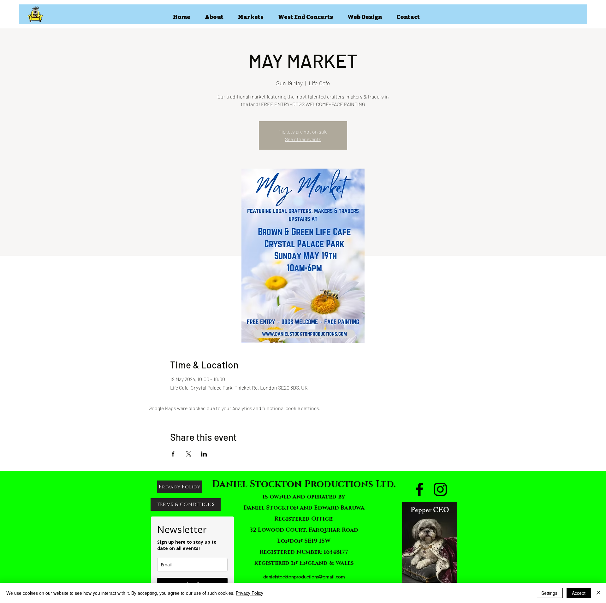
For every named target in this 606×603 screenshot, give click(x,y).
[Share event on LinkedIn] (204, 454)
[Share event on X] (189, 454)
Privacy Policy (249, 593)
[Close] (598, 593)
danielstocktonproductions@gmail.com (304, 577)
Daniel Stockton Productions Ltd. (304, 484)
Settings (549, 593)
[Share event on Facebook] (173, 454)
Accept (578, 593)
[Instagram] (440, 489)
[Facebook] (419, 489)
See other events (303, 139)
